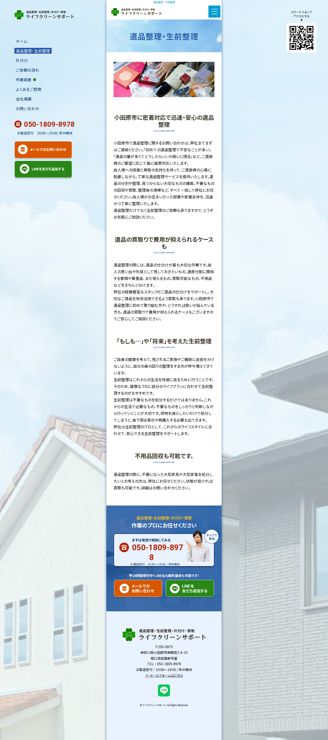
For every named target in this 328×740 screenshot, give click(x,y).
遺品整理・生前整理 (33, 51)
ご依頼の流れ (27, 70)
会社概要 (24, 99)
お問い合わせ (27, 108)
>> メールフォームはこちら (164, 675)
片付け (22, 60)
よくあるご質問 (29, 89)
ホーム (21, 41)
